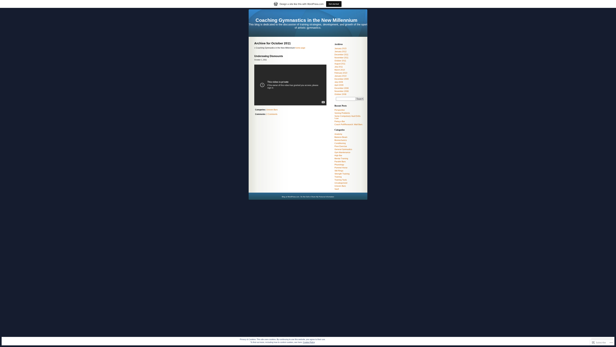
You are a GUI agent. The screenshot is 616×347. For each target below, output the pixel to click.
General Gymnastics (343, 149)
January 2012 (340, 51)
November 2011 (341, 58)
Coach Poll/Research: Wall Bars (348, 124)
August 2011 (339, 64)
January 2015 (340, 48)
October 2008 (340, 94)
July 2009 (338, 82)
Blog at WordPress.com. (291, 197)
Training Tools (340, 180)
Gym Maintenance (342, 152)
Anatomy (338, 134)
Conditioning (340, 143)
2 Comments (271, 114)
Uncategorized (340, 183)
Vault (336, 189)
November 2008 (341, 91)
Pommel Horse (340, 168)
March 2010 (339, 70)
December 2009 (341, 79)
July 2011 (338, 67)
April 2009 (338, 85)
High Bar (338, 155)
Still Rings (338, 171)
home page (300, 48)
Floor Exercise (340, 146)
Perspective (339, 110)
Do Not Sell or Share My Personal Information (317, 197)
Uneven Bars (272, 110)
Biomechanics (340, 140)
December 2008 (341, 88)
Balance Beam (340, 137)
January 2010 (340, 76)
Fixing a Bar (339, 121)
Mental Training (341, 158)
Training (338, 177)
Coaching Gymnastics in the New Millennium (306, 20)
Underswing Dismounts (268, 56)
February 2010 (340, 73)
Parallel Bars (340, 161)
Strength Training (342, 174)
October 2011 (340, 61)
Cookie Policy (309, 342)
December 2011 (341, 54)
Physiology (339, 165)
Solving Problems (342, 113)
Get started (334, 4)
